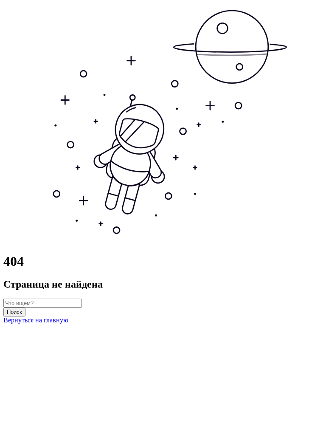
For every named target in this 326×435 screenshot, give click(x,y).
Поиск (14, 312)
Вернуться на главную (35, 320)
